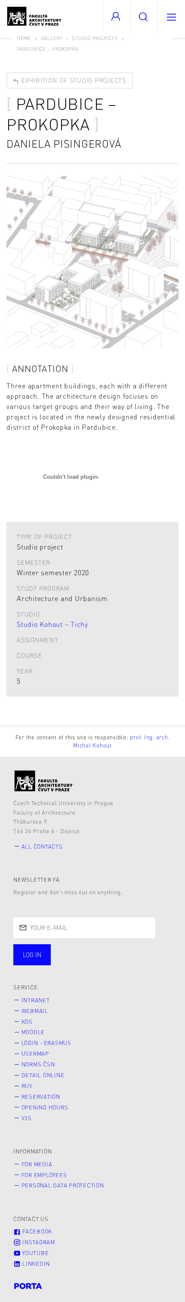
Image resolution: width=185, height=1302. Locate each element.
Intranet (36, 1000)
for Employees (44, 1175)
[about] (43, 781)
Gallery (52, 38)
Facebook (36, 1231)
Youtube (35, 1252)
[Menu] (171, 16)
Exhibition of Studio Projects (72, 80)
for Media (37, 1164)
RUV (27, 1085)
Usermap (35, 1053)
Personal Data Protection (63, 1185)
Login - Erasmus (46, 1042)
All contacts (42, 846)
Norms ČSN (38, 1064)
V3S (27, 1118)
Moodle (33, 1032)
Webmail (35, 1011)
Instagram (38, 1242)
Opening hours (45, 1107)
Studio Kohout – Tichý (52, 624)
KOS (27, 1021)
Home (24, 38)
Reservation (41, 1096)
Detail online (43, 1075)
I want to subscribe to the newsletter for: (91, 951)
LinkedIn (35, 1263)
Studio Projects (94, 38)
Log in (32, 954)
